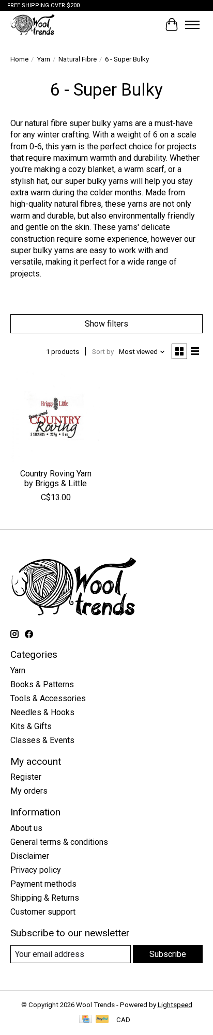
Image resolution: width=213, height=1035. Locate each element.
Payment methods (43, 884)
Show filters (106, 324)
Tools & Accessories (48, 698)
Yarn (43, 59)
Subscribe (167, 954)
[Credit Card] (85, 1020)
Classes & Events (42, 740)
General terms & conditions (59, 842)
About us (26, 828)
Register (25, 777)
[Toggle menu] (192, 24)
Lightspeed (175, 1005)
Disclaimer (29, 856)
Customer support (42, 912)
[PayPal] (102, 1020)
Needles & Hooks (42, 712)
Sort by (103, 352)
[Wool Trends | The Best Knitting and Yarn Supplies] (32, 24)
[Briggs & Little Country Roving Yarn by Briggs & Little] (55, 417)
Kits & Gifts (31, 726)
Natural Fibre (77, 59)
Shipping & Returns (44, 898)
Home (19, 59)
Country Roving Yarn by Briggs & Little (56, 478)
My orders (29, 791)
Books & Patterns (42, 684)
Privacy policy (35, 870)
